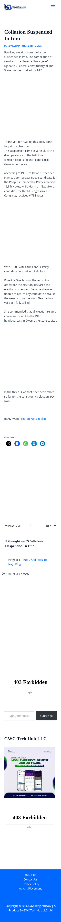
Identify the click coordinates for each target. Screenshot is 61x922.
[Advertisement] (30, 107)
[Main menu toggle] (53, 6)
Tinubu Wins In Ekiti (33, 419)
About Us (30, 875)
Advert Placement (30, 888)
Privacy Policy (30, 884)
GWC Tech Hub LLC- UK (38, 910)
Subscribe (46, 716)
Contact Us (31, 879)
